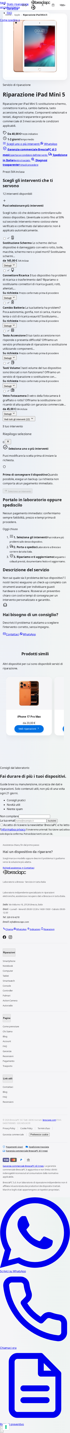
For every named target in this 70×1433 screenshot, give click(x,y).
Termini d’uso (44, 1128)
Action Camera (10, 1000)
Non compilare (9, 816)
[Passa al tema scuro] (24, 5)
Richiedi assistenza (13, 867)
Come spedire (10, 20)
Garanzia (7, 1051)
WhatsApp (50, 144)
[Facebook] (4, 937)
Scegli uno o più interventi (23, 144)
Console (7, 985)
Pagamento (8, 1061)
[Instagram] (10, 937)
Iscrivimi (52, 820)
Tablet (6, 975)
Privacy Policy (9, 1128)
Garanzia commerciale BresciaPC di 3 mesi (27, 1150)
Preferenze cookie (39, 1134)
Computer (8, 970)
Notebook (8, 965)
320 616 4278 (13, 917)
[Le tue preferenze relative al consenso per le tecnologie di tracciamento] (6, 1427)
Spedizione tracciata (39, 1146)
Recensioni (8, 1056)
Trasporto (7, 1065)
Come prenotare (11, 1026)
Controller (8, 990)
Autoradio (8, 1005)
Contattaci (12, 634)
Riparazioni (9, 952)
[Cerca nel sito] (33, 5)
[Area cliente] (42, 5)
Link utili (7, 1078)
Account (7, 1041)
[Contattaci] (1, 1429)
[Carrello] (53, 5)
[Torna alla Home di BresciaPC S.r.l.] (35, 872)
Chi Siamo (8, 1031)
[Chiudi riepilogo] (8, 441)
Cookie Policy (26, 1128)
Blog (5, 1036)
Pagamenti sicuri (14, 1146)
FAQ (9, 13)
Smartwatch (9, 980)
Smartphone (9, 961)
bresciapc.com (49, 1120)
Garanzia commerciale (13, 1134)
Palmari (6, 995)
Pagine (6, 1018)
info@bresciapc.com (19, 921)
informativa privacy (13, 829)
